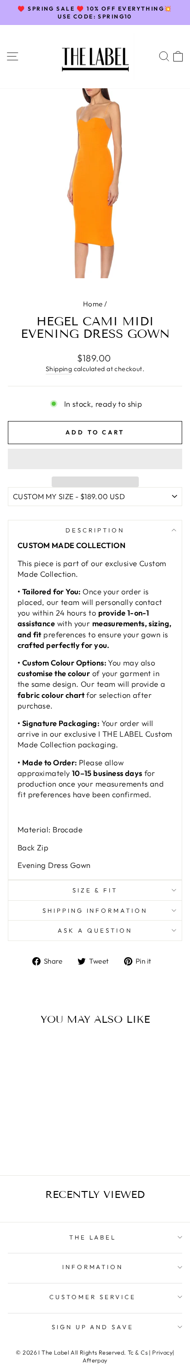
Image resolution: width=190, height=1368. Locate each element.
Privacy (162, 1352)
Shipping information (95, 910)
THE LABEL (93, 1237)
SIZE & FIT (95, 890)
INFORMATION (93, 1266)
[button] (95, 459)
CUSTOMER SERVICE (92, 1297)
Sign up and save (93, 1327)
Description (95, 530)
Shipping (59, 369)
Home (93, 303)
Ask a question (95, 930)
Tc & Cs (138, 1352)
